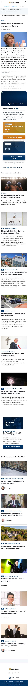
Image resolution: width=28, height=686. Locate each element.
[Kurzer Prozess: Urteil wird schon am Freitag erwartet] (14, 631)
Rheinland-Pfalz (11, 9)
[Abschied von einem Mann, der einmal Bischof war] (14, 342)
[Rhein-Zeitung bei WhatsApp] (9, 673)
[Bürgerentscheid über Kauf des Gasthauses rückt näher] (14, 219)
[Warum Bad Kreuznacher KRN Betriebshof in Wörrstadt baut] (14, 260)
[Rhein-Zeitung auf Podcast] (18, 673)
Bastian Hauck (9, 520)
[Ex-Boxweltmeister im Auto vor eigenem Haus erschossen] (14, 184)
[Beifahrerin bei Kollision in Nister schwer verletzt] (14, 301)
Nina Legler (8, 488)
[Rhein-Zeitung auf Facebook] (12, 673)
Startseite (3, 9)
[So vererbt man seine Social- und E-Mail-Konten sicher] (14, 598)
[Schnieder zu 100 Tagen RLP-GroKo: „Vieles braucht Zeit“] (14, 501)
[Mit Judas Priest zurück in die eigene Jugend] (14, 566)
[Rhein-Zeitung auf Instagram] (15, 673)
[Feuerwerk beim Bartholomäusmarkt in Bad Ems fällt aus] (14, 379)
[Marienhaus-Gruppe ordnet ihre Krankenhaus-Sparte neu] (14, 533)
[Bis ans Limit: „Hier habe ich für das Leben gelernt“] (14, 468)
